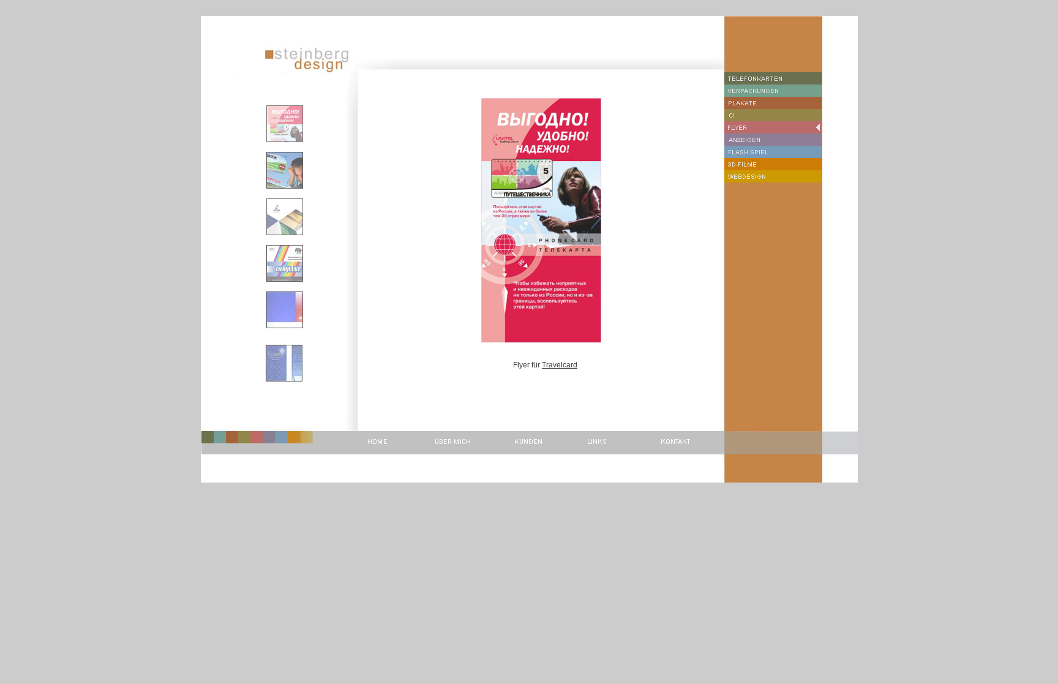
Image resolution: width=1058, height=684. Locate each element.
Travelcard (559, 365)
